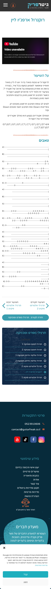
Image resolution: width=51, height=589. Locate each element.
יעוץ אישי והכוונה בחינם (27, 467)
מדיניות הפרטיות (41, 565)
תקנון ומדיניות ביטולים (28, 487)
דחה (26, 582)
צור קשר (34, 483)
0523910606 (32, 423)
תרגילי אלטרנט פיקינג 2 (32, 366)
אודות (36, 479)
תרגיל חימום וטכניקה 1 (32, 344)
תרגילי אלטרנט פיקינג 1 (32, 377)
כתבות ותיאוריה (31, 475)
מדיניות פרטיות (31, 492)
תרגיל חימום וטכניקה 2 (32, 349)
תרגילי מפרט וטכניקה (18, 317)
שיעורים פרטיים (31, 471)
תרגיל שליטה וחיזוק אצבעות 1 (28, 355)
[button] (4, 547)
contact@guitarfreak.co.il (25, 429)
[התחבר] (9, 6)
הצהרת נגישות (32, 496)
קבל (25, 574)
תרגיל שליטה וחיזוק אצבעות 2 (28, 361)
